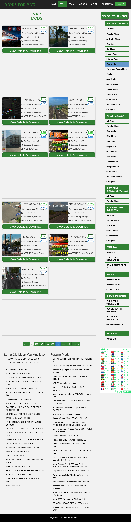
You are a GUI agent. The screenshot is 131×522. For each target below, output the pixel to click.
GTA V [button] (71, 4)
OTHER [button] (94, 4)
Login (119, 4)
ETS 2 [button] (61, 4)
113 (74, 344)
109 (52, 344)
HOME (53, 4)
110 (57, 344)
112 (68, 344)
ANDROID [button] (83, 4)
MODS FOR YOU (20, 5)
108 (47, 344)
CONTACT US (107, 4)
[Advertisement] (49, 76)
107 (41, 344)
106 (36, 344)
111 (63, 344)
